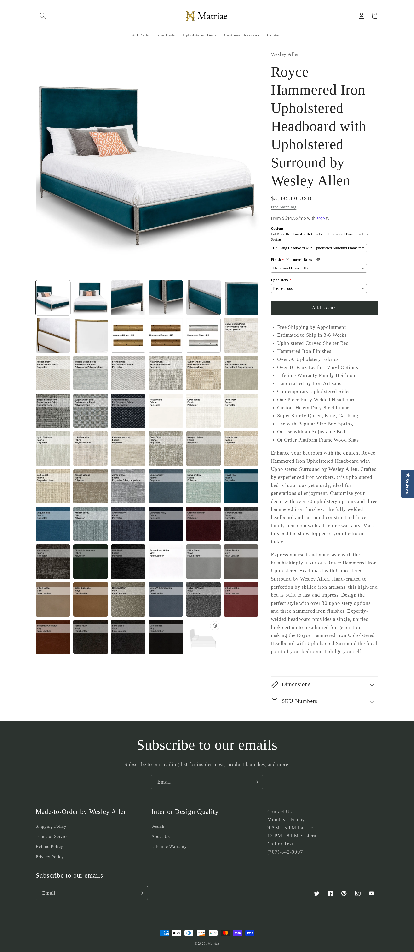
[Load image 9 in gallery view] (128, 335)
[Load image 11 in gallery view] (203, 335)
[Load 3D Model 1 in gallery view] (203, 637)
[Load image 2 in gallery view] (90, 297)
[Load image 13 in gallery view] (53, 373)
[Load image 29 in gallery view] (203, 448)
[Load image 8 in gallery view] (90, 335)
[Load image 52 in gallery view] (166, 599)
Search (157, 826)
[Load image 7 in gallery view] (53, 335)
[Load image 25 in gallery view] (53, 448)
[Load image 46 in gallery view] (166, 561)
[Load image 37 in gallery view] (53, 524)
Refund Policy (49, 846)
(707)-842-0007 (285, 852)
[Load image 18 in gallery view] (241, 373)
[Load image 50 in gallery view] (90, 599)
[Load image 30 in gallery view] (241, 448)
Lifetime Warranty (169, 846)
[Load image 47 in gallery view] (203, 561)
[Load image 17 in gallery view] (203, 373)
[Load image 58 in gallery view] (166, 637)
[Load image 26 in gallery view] (90, 448)
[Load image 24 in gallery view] (241, 411)
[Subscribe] (256, 782)
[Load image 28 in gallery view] (166, 448)
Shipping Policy (51, 826)
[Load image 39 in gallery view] (128, 524)
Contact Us (279, 811)
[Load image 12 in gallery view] (241, 335)
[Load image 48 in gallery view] (241, 561)
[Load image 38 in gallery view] (90, 524)
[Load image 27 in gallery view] (128, 448)
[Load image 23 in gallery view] (203, 411)
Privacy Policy (50, 856)
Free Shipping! (284, 207)
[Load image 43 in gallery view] (53, 561)
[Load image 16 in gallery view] (166, 373)
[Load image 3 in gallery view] (128, 297)
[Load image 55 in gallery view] (53, 637)
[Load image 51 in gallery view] (128, 599)
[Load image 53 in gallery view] (203, 599)
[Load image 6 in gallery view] (241, 297)
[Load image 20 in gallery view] (90, 411)
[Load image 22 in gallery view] (166, 411)
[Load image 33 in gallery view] (128, 486)
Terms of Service (52, 836)
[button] (42, 16)
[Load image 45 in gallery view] (128, 561)
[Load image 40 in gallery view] (166, 524)
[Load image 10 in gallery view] (166, 335)
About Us (160, 836)
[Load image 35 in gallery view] (203, 486)
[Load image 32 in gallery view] (90, 486)
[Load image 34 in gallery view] (166, 486)
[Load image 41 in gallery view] (203, 524)
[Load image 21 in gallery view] (128, 411)
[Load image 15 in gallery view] (128, 373)
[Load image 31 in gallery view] (53, 486)
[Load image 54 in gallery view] (241, 599)
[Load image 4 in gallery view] (166, 297)
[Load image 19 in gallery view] (53, 411)
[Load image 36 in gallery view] (241, 486)
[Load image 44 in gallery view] (90, 561)
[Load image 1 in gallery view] (53, 297)
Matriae (213, 943)
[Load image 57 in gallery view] (128, 637)
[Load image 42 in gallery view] (241, 524)
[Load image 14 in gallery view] (90, 373)
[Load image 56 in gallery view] (90, 637)
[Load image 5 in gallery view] (203, 297)
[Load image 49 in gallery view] (53, 599)
